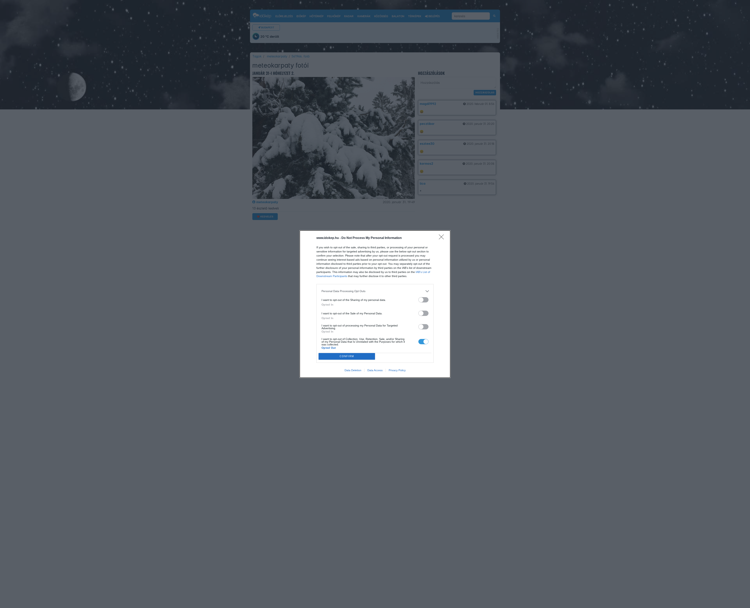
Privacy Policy (397, 370)
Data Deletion (353, 370)
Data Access (375, 370)
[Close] (442, 238)
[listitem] (375, 291)
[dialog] (375, 304)
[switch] (423, 299)
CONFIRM (347, 356)
